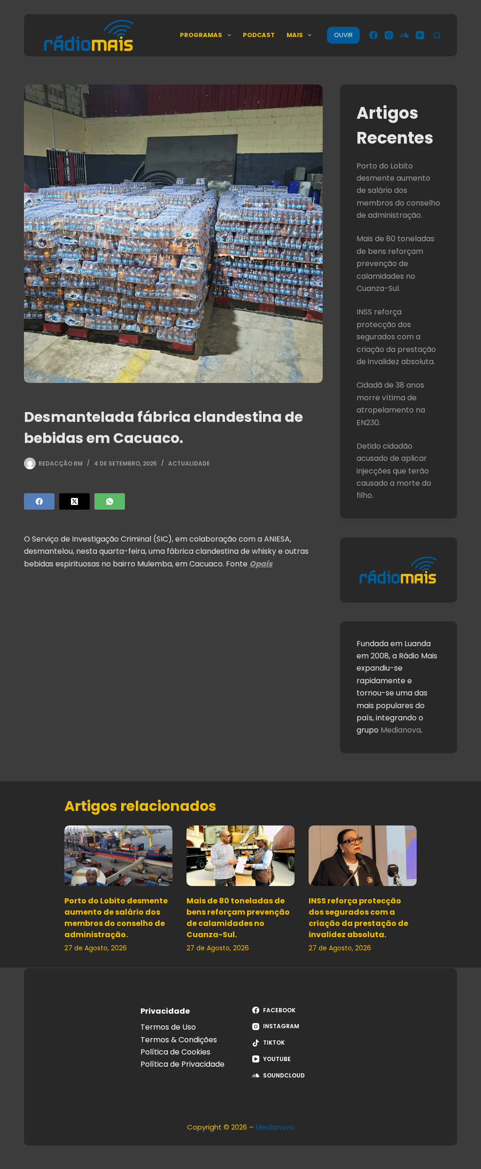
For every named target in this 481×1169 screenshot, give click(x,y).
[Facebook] (373, 35)
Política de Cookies (175, 1052)
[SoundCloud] (404, 35)
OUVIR (343, 35)
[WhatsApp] (109, 501)
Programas (201, 35)
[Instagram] (389, 35)
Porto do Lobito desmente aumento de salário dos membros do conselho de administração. (398, 190)
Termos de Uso (168, 1027)
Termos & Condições (178, 1039)
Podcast (259, 35)
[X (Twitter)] (74, 501)
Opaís (260, 563)
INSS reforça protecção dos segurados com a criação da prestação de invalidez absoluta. (396, 336)
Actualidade (189, 463)
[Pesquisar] (437, 35)
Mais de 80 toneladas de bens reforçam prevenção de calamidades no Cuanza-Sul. (395, 263)
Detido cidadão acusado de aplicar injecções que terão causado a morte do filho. (394, 471)
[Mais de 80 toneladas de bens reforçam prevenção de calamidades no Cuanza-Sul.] (240, 855)
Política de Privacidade (182, 1064)
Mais (295, 35)
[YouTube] (420, 35)
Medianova (400, 730)
